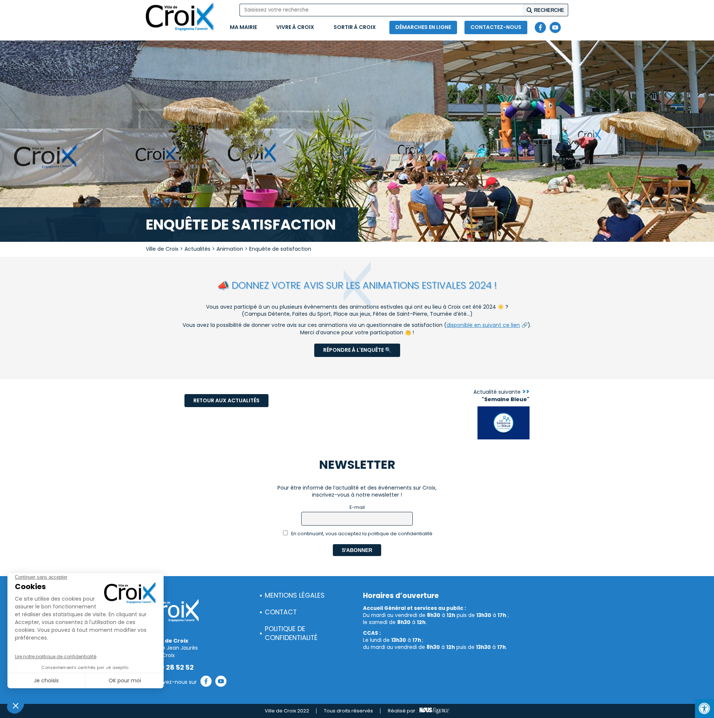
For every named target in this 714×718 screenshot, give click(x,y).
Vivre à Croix (295, 27)
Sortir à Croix (355, 27)
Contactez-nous (495, 27)
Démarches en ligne (423, 27)
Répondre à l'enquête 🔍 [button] (357, 350)
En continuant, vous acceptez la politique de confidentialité (361, 533)
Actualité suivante (501, 395)
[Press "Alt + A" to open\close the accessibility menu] (704, 708)
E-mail (357, 507)
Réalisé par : (403, 711)
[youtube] (555, 27)
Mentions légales (295, 595)
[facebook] (540, 27)
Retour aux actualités (226, 400)
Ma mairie (243, 27)
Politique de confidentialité (291, 633)
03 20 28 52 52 (170, 667)
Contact (281, 612)
